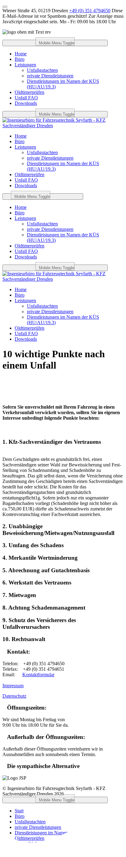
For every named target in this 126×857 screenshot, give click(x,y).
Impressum (13, 685)
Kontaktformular (38, 674)
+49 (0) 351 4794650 (89, 10)
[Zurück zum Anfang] (4, 7)
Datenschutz (14, 696)
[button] (63, 442)
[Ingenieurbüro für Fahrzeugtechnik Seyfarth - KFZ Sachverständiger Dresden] (63, 125)
